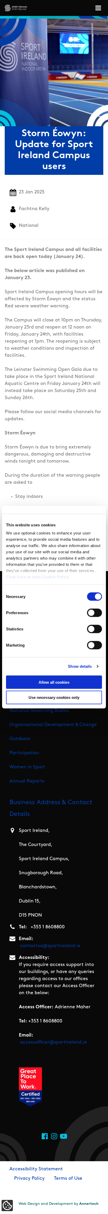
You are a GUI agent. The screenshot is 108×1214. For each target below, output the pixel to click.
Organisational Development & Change (53, 725)
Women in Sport (27, 767)
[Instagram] (54, 1136)
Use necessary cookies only (54, 697)
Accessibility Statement (36, 1169)
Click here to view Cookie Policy (37, 577)
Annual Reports (26, 781)
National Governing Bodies (39, 711)
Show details (80, 666)
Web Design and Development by (59, 1204)
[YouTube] (63, 1136)
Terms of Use (68, 1178)
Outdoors (19, 739)
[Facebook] (44, 1136)
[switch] (94, 612)
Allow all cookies (54, 682)
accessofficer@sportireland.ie (53, 1042)
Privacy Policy (29, 1178)
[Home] (16, 8)
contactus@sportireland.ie (50, 946)
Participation (24, 753)
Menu (99, 8)
